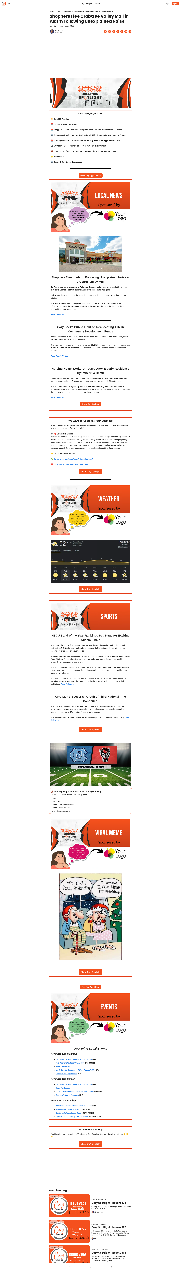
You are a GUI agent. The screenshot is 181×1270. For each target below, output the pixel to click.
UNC (55, 798)
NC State (56, 801)
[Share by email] (105, 31)
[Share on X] (113, 31)
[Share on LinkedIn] (121, 31)
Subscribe (59, 811)
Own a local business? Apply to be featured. (73, 459)
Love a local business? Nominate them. (71, 464)
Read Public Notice (59, 356)
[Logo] (4, 3)
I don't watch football (61, 807)
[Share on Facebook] (109, 31)
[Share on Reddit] (125, 31)
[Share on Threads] (117, 31)
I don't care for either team (63, 804)
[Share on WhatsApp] (130, 31)
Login (52, 811)
